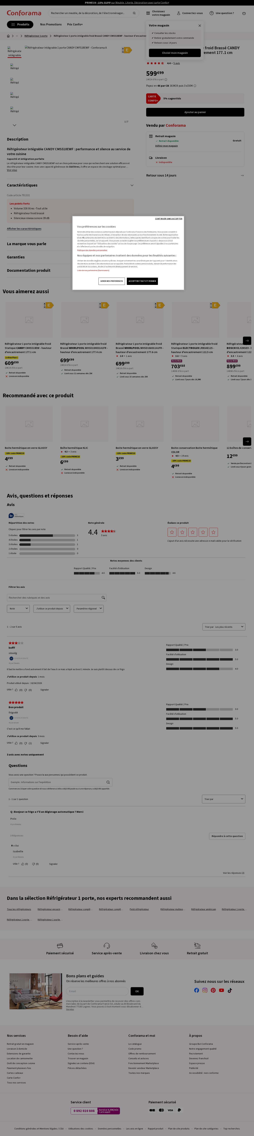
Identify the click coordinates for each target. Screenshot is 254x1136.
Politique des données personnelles (92, 250)
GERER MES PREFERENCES (111, 281)
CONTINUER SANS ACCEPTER (168, 218)
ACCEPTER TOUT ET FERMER (142, 281)
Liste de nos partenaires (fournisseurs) (93, 270)
